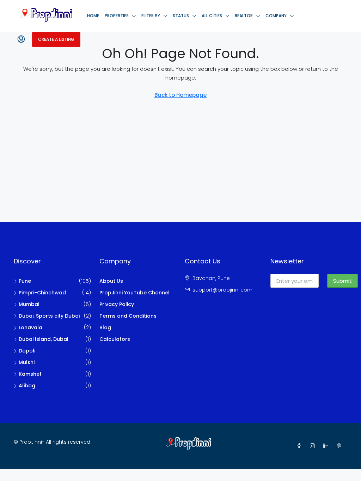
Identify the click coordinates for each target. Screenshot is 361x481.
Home (93, 16)
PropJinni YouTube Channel (134, 292)
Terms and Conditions (128, 315)
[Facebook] (300, 446)
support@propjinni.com (222, 289)
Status (181, 16)
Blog (105, 327)
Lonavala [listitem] (30, 327)
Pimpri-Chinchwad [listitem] (42, 292)
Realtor (244, 16)
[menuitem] (21, 39)
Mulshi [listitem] (27, 362)
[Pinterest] (340, 446)
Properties (117, 16)
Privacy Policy (116, 304)
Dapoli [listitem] (27, 350)
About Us (111, 281)
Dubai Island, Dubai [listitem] (43, 339)
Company (276, 16)
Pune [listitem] (25, 281)
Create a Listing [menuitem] (56, 39)
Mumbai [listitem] (29, 304)
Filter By (150, 16)
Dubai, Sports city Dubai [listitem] (49, 315)
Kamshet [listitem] (30, 373)
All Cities (212, 16)
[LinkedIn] (327, 446)
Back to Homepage (180, 95)
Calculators (114, 339)
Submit (342, 281)
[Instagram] (314, 446)
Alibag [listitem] (27, 385)
